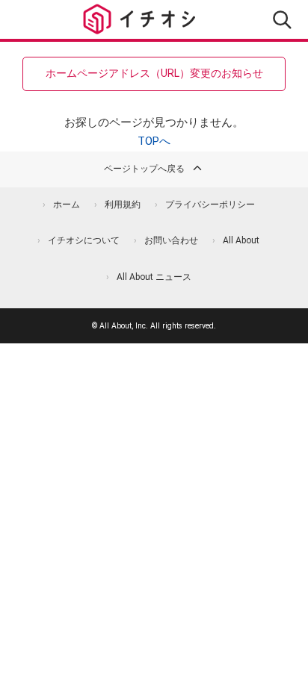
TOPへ (154, 141)
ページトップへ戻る (144, 168)
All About (241, 240)
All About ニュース (154, 277)
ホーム (66, 204)
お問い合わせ (171, 240)
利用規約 (123, 204)
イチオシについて (84, 240)
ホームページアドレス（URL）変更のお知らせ (154, 73)
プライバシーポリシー (210, 204)
